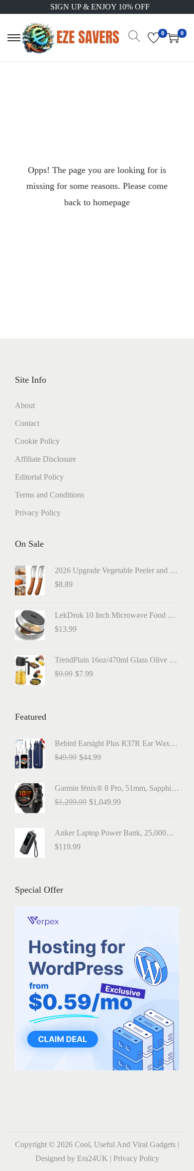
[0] (154, 38)
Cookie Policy (37, 441)
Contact (27, 423)
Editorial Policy (39, 477)
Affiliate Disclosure (45, 459)
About (25, 405)
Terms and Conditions (49, 495)
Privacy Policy (38, 512)
